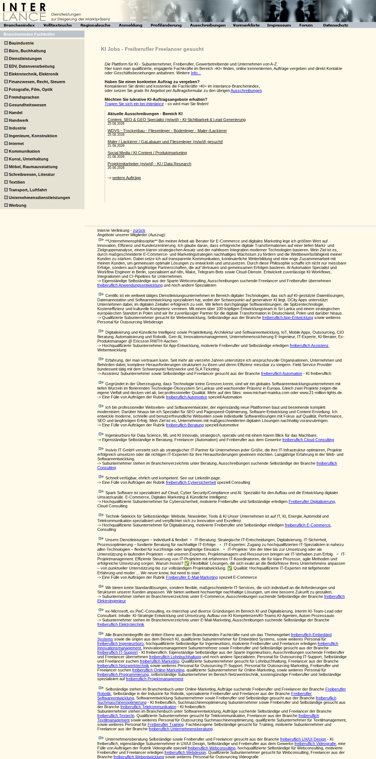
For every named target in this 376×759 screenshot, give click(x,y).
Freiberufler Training (166, 724)
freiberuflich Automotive (186, 397)
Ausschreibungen (246, 90)
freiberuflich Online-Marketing (158, 670)
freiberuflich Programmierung (123, 674)
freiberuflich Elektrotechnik (120, 624)
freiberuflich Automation (281, 373)
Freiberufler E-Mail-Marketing (192, 577)
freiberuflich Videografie (315, 743)
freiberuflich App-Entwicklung (287, 317)
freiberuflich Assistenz (309, 345)
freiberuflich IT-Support (117, 652)
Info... (196, 73)
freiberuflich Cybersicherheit (191, 482)
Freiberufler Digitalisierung (312, 501)
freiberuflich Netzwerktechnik (123, 665)
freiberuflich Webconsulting (211, 748)
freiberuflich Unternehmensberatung (181, 729)
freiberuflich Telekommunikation (148, 707)
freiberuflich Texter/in (115, 715)
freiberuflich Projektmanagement (154, 679)
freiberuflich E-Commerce (307, 525)
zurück (139, 230)
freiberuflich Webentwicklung (138, 757)
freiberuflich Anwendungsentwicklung (130, 285)
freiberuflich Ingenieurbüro (120, 643)
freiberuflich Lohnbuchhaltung (175, 657)
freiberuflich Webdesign (185, 752)
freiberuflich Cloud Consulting (308, 439)
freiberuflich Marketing (159, 661)
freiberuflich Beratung (185, 425)
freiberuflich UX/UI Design (303, 739)
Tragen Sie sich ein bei (134, 104)
